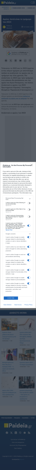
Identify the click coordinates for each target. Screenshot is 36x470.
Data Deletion (8, 304)
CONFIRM (10, 298)
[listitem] (18, 198)
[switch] (28, 203)
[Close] (32, 165)
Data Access (18, 304)
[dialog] (18, 235)
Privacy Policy (28, 304)
